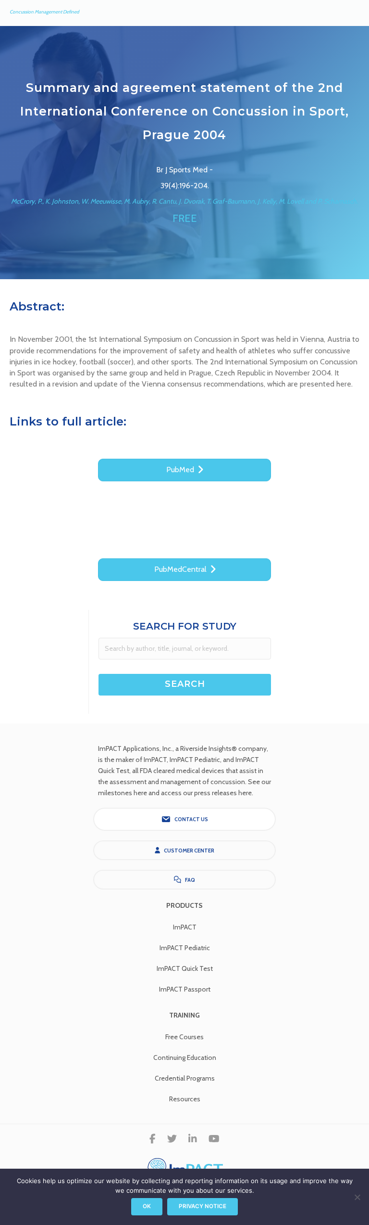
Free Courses (184, 1036)
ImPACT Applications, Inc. (135, 748)
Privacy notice (202, 1206)
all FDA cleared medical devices (178, 770)
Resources (184, 1099)
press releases (215, 792)
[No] (357, 1197)
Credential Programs (185, 1078)
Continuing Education (184, 1057)
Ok (147, 1206)
